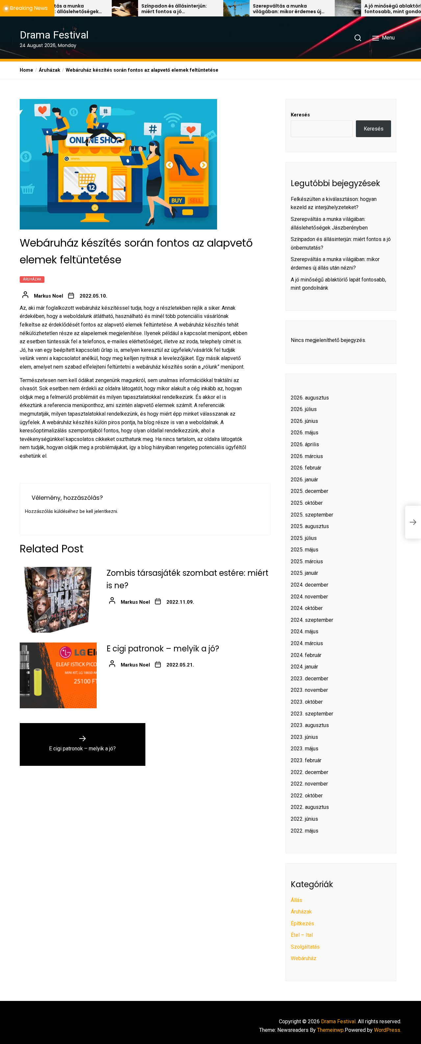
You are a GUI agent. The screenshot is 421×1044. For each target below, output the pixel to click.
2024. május (304, 631)
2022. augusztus (310, 807)
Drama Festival (54, 35)
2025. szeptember (312, 515)
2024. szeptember (312, 620)
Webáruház (303, 958)
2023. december (309, 678)
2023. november (309, 690)
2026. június (304, 421)
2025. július (304, 538)
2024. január (304, 667)
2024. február (306, 655)
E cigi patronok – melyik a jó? (163, 648)
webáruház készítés (159, 367)
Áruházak (32, 279)
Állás (296, 900)
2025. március (307, 561)
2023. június (304, 737)
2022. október (307, 795)
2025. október (307, 503)
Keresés (300, 115)
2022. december (309, 772)
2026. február (306, 468)
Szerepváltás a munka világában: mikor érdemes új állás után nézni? (258, 8)
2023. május (304, 748)
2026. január (304, 479)
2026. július (304, 409)
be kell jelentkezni (98, 511)
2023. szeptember (312, 714)
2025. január (304, 573)
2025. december (309, 491)
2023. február (306, 760)
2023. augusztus (310, 725)
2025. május (304, 549)
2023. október (307, 702)
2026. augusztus (310, 398)
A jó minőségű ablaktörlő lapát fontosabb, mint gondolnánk (373, 8)
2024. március (307, 643)
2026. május (304, 432)
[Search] (358, 37)
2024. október (307, 608)
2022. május (304, 831)
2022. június (304, 819)
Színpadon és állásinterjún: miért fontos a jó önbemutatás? (145, 8)
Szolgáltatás (305, 947)
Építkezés (302, 923)
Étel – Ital (302, 935)
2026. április (305, 444)
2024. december (309, 585)
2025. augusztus (310, 526)
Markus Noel (48, 296)
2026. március (307, 456)
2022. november (309, 784)
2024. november (309, 597)
